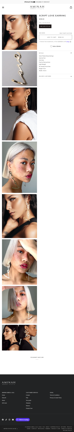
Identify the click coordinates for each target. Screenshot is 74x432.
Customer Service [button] (32, 392)
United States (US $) (10, 428)
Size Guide (42, 33)
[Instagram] (9, 419)
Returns (28, 405)
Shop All (4, 397)
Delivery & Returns (45, 76)
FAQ (27, 397)
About (3, 400)
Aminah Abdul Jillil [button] (8, 392)
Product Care (29, 408)
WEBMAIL (48, 428)
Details (41, 53)
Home (3, 395)
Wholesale (41, 428)
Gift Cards (4, 403)
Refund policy (67, 430)
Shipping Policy (55, 427)
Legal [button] (51, 392)
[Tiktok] (6, 419)
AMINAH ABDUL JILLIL (32, 427)
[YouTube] (13, 419)
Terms (29, 428)
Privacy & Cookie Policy (56, 397)
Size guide (28, 400)
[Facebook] (3, 419)
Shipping (28, 403)
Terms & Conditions (54, 395)
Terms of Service (66, 428)
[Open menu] (4, 7)
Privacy (69, 427)
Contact (28, 395)
